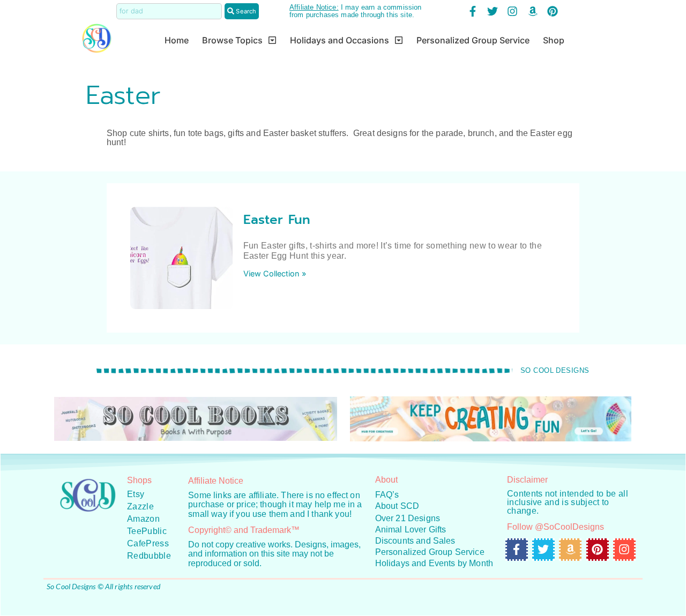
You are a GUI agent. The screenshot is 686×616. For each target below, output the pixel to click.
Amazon (143, 518)
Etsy (135, 494)
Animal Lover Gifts (410, 529)
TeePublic (147, 531)
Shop (553, 40)
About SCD (397, 505)
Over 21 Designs (407, 518)
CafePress (148, 543)
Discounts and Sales (415, 540)
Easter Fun (277, 219)
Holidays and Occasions (339, 40)
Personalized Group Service (473, 40)
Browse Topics (232, 40)
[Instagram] (512, 11)
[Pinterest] (552, 11)
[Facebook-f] (472, 11)
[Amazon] (532, 11)
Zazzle (140, 506)
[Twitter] (492, 11)
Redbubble (149, 555)
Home (177, 40)
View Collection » (274, 273)
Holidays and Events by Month (434, 563)
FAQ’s (387, 494)
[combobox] (169, 11)
